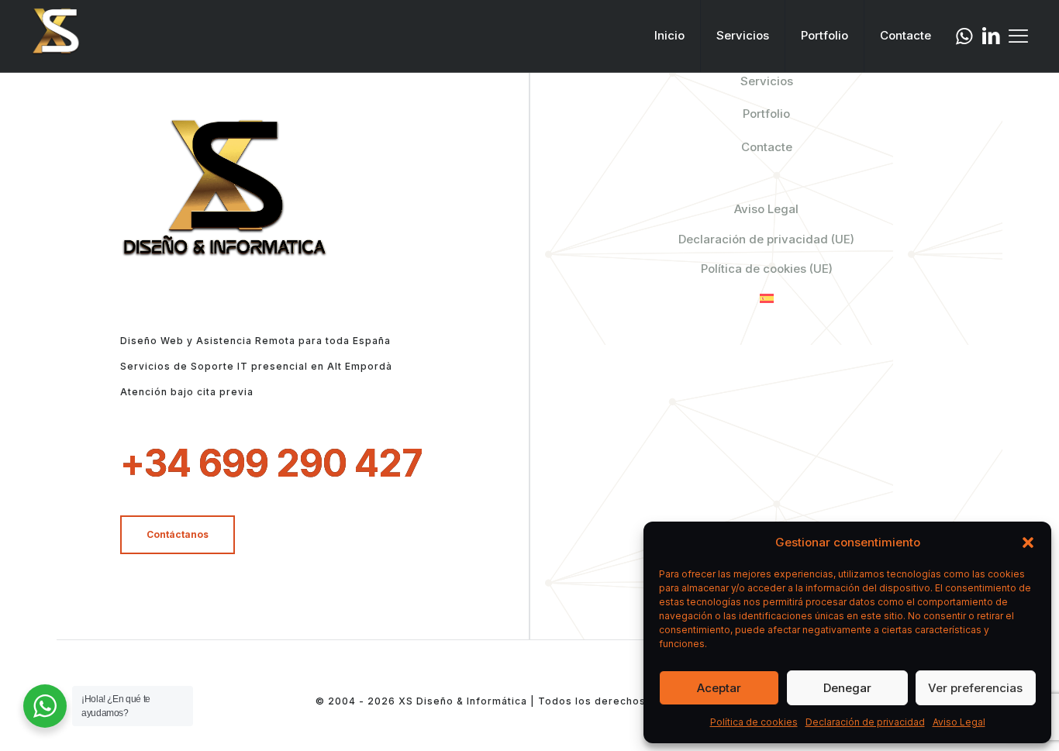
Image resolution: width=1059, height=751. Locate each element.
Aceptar (719, 687)
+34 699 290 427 (271, 463)
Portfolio (766, 113)
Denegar (847, 687)
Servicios (766, 81)
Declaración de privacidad (865, 722)
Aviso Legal (959, 722)
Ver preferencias (975, 687)
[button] (1028, 542)
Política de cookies (754, 722)
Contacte (766, 147)
